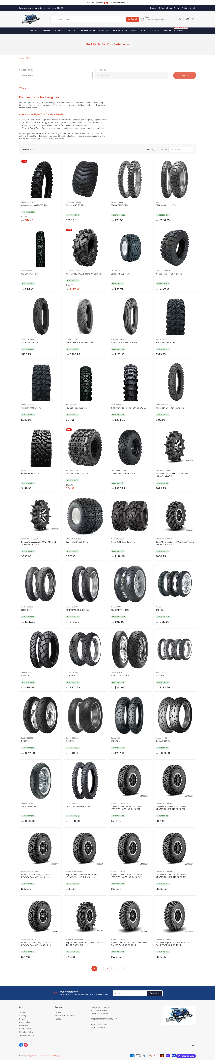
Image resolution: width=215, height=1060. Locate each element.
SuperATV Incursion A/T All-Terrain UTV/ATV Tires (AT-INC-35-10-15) (36, 943)
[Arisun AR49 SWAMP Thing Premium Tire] (85, 248)
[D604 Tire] (40, 649)
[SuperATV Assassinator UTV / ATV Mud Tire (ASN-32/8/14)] (175, 447)
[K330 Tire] (130, 715)
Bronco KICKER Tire (30, 473)
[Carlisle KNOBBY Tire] (130, 248)
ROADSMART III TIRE (120, 610)
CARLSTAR (115, 470)
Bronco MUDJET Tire (75, 205)
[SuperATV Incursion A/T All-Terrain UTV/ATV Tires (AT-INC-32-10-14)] (130, 849)
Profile (184, 8)
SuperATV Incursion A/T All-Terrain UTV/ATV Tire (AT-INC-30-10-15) (126, 808)
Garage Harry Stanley (34, 1056)
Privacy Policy (25, 1025)
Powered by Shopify (52, 1056)
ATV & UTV (72, 31)
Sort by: (163, 149)
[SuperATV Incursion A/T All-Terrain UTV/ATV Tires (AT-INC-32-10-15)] (175, 849)
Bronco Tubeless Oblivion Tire (169, 274)
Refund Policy (25, 1029)
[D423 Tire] (85, 715)
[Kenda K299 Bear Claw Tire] (130, 516)
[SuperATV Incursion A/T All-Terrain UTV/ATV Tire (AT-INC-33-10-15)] (175, 780)
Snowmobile (87, 31)
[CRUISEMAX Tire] (40, 780)
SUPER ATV (160, 470)
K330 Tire (115, 741)
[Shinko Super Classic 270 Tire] (130, 316)
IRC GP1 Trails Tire (29, 274)
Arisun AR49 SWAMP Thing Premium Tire (84, 274)
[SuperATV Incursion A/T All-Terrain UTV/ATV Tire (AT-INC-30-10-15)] (130, 780)
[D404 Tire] (175, 584)
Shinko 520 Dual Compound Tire (170, 408)
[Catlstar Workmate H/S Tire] (130, 447)
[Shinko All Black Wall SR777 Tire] (85, 316)
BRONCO (69, 202)
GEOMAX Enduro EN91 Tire (78, 807)
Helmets (59, 31)
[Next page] (120, 968)
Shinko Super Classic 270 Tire (124, 342)
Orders (153, 8)
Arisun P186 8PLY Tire (165, 342)
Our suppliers (25, 1022)
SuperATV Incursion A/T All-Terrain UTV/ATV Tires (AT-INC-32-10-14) (126, 875)
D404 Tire (160, 610)
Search (184, 75)
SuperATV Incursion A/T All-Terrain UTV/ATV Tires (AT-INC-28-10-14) (36, 875)
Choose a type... (26, 70)
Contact (22, 1019)
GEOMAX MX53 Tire (120, 205)
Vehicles (34, 31)
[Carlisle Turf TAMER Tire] (85, 516)
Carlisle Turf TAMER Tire (77, 542)
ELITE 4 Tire (26, 610)
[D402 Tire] (175, 649)
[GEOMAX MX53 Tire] (130, 179)
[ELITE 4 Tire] (40, 584)
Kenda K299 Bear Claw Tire (123, 542)
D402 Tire (160, 675)
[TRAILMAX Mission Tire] (175, 179)
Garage (153, 31)
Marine (133, 31)
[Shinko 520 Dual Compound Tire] (175, 382)
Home (21, 58)
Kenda (113, 539)
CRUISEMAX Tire (28, 807)
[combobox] (94, 19)
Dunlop (113, 202)
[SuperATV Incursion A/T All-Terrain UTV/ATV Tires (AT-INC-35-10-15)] (40, 916)
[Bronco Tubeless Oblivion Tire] (175, 248)
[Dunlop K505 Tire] (175, 715)
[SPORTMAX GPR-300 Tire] (85, 584)
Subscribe (154, 993)
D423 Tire (70, 741)
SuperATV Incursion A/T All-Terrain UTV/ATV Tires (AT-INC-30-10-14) (81, 875)
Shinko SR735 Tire (29, 342)
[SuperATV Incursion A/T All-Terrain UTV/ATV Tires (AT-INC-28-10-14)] (40, 849)
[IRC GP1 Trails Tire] (40, 248)
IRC (22, 271)
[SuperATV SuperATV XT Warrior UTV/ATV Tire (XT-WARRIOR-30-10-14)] (175, 916)
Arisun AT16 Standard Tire (77, 473)
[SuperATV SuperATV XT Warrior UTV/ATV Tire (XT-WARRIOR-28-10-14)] (130, 916)
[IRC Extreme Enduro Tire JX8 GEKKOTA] (130, 382)
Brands (165, 31)
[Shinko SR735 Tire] (40, 316)
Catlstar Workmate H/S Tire (123, 473)
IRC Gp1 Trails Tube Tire (76, 408)
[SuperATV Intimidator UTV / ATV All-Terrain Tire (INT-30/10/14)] (175, 516)
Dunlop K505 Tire (163, 741)
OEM (143, 31)
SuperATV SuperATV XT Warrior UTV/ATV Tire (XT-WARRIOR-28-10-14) (129, 943)
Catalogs (23, 1015)
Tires (28, 58)
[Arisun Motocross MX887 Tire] (40, 179)
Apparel (46, 31)
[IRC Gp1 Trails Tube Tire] (85, 382)
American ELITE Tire (120, 675)
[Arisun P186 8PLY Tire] (175, 316)
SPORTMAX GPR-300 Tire (77, 610)
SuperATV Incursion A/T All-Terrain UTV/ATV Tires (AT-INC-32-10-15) (171, 875)
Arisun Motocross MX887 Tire (34, 205)
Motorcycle (119, 31)
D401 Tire (70, 675)
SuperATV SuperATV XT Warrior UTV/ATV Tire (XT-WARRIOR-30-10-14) (174, 943)
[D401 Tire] (85, 649)
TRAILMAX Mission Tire (166, 205)
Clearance (178, 30)
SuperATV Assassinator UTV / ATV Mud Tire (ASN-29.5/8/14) (38, 543)
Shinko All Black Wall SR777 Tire (80, 342)
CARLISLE (114, 271)
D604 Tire (25, 675)
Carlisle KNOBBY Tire (120, 274)
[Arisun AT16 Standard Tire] (85, 447)
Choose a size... (102, 70)
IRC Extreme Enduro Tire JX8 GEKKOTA (128, 408)
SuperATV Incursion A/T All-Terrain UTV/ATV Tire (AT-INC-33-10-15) (171, 808)
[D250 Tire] (40, 715)
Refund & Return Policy (169, 8)
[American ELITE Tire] (130, 649)
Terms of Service (26, 1035)
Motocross (103, 31)
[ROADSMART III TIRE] (130, 584)
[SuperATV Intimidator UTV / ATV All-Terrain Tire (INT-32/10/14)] (85, 916)
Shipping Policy (26, 1032)
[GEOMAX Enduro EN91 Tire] (85, 780)
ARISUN (24, 202)
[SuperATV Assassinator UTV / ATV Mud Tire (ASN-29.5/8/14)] (40, 516)
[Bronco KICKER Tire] (40, 447)
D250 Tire (25, 741)
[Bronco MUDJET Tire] (85, 179)
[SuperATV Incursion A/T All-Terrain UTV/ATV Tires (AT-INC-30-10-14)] (85, 849)
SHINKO (24, 339)
